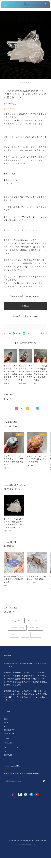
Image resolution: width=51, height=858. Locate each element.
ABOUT (7, 723)
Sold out (25, 306)
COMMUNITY (9, 730)
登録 (43, 781)
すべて (8, 408)
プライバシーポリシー (12, 840)
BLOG (6, 726)
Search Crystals (35, 628)
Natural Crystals (34, 621)
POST (9, 333)
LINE (28, 333)
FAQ (5, 751)
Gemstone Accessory (17, 628)
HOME (6, 719)
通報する (44, 333)
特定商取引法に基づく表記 (30, 840)
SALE (25, 635)
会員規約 (44, 840)
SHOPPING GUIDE (11, 748)
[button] (22, 82)
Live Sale (35, 635)
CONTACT (8, 755)
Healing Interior (16, 621)
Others (14, 635)
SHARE (18, 333)
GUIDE (7, 738)
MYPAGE (8, 743)
